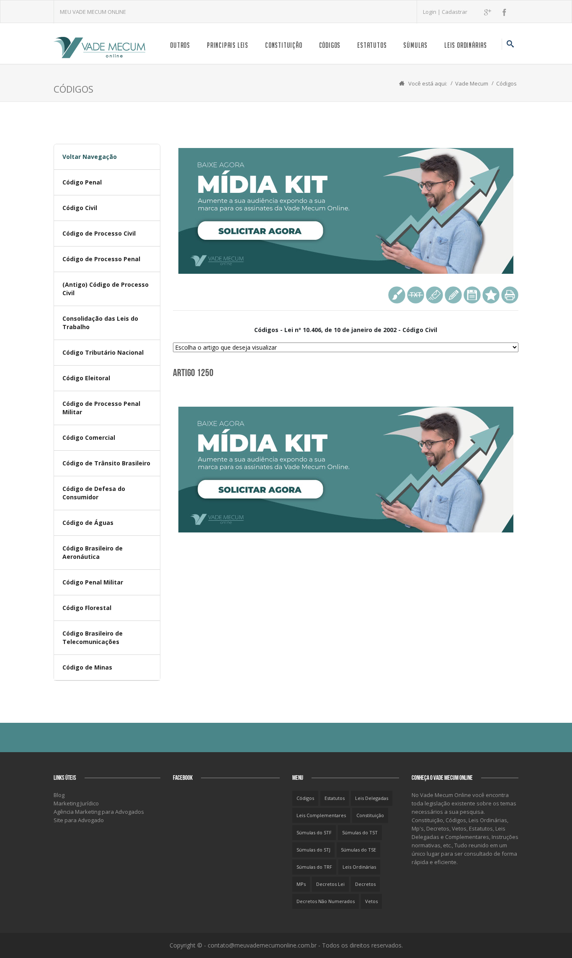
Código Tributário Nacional (103, 352)
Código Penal (82, 182)
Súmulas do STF (314, 832)
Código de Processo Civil (99, 233)
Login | (432, 12)
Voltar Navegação (89, 157)
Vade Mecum (471, 83)
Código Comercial (88, 437)
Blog (59, 795)
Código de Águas (87, 523)
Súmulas (415, 45)
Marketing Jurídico (76, 803)
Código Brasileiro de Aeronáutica (92, 552)
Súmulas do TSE (358, 849)
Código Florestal (86, 608)
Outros (180, 45)
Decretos (365, 884)
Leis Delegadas (371, 798)
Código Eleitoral (86, 378)
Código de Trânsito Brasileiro (106, 463)
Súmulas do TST (360, 832)
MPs (301, 884)
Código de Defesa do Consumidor (93, 493)
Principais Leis (227, 45)
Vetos (371, 901)
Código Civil (79, 208)
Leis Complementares (321, 815)
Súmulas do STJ (313, 849)
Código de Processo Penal (101, 259)
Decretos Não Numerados (325, 901)
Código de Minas (87, 667)
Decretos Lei (330, 884)
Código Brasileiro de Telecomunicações (92, 637)
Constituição (283, 45)
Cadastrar (454, 12)
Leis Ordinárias (465, 45)
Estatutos (371, 45)
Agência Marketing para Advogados (99, 811)
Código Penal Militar (92, 582)
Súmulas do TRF (314, 867)
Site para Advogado (79, 820)
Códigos (330, 45)
